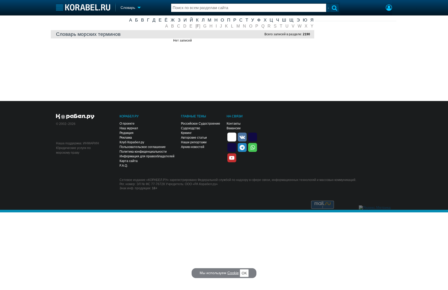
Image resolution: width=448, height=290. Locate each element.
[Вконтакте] (242, 136)
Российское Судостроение (200, 123)
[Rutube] (252, 136)
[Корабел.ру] (75, 117)
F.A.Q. (124, 165)
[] (197, 26)
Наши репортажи (194, 142)
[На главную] (83, 7)
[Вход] (389, 8)
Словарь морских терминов (88, 34)
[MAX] (232, 147)
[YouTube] (232, 157)
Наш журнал (129, 128)
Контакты (234, 123)
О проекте (127, 123)
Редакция (127, 133)
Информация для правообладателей (147, 156)
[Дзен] (232, 136)
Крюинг (186, 133)
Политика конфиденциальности (143, 151)
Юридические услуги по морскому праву (73, 150)
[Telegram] (242, 147)
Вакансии (234, 128)
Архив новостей (192, 147)
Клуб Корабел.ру (132, 142)
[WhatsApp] (252, 147)
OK (244, 273)
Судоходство (190, 128)
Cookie (233, 273)
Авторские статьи (194, 137)
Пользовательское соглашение (143, 147)
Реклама (126, 137)
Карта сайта (129, 161)
